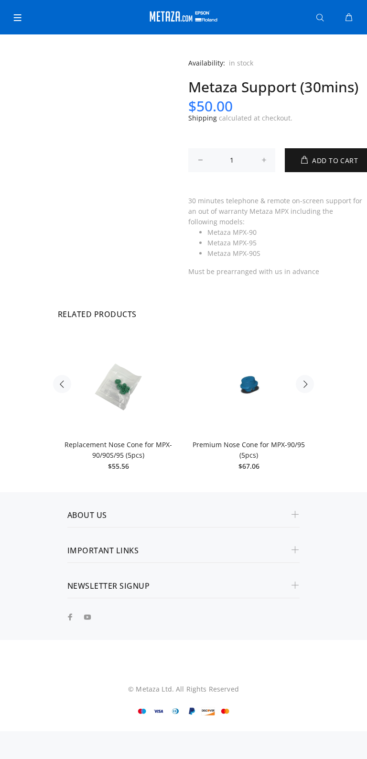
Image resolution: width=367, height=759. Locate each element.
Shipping (202, 117)
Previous (62, 384)
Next (305, 384)
